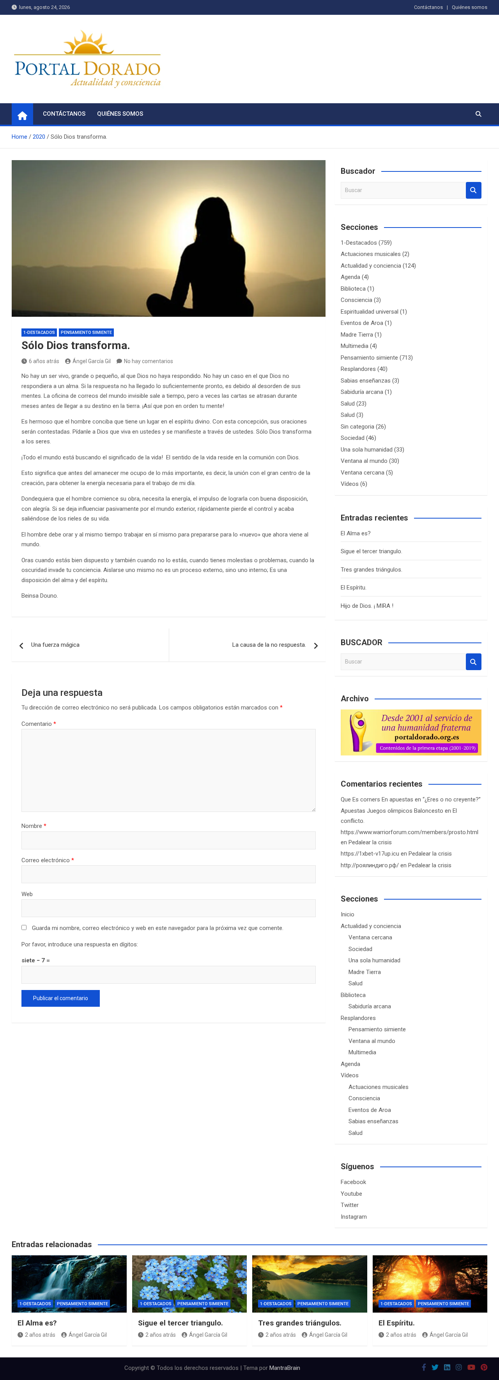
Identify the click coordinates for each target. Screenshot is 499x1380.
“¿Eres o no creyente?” (452, 799)
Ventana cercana (362, 472)
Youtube (351, 1193)
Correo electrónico (47, 860)
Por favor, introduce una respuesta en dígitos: (79, 944)
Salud (348, 403)
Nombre (33, 825)
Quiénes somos (469, 7)
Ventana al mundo (364, 460)
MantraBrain (284, 1367)
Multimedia (354, 345)
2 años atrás (40, 1335)
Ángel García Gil (92, 361)
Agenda (350, 277)
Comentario (38, 723)
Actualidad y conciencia (371, 265)
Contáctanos (428, 7)
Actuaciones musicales (371, 254)
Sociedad (353, 437)
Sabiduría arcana (362, 391)
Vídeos (350, 483)
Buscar (473, 190)
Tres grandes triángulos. (371, 569)
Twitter (350, 1205)
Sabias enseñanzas (366, 380)
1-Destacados (39, 332)
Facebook (353, 1182)
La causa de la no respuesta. (269, 644)
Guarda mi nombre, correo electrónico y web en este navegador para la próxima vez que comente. (157, 928)
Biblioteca (353, 288)
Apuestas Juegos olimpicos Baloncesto (392, 810)
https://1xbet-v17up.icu (370, 853)
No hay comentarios (148, 361)
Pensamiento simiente (86, 332)
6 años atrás (44, 361)
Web (27, 894)
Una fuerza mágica (55, 644)
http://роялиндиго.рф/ (370, 865)
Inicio (347, 914)
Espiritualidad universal (369, 311)
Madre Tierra (357, 334)
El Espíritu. (353, 587)
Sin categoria (357, 426)
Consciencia (356, 300)
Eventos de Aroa (362, 322)
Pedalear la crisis (370, 842)
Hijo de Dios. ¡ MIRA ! (367, 605)
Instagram (354, 1216)
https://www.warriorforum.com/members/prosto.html (409, 832)
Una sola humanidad (367, 449)
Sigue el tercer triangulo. (371, 551)
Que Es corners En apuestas (377, 799)
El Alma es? (356, 533)
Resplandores (358, 368)
